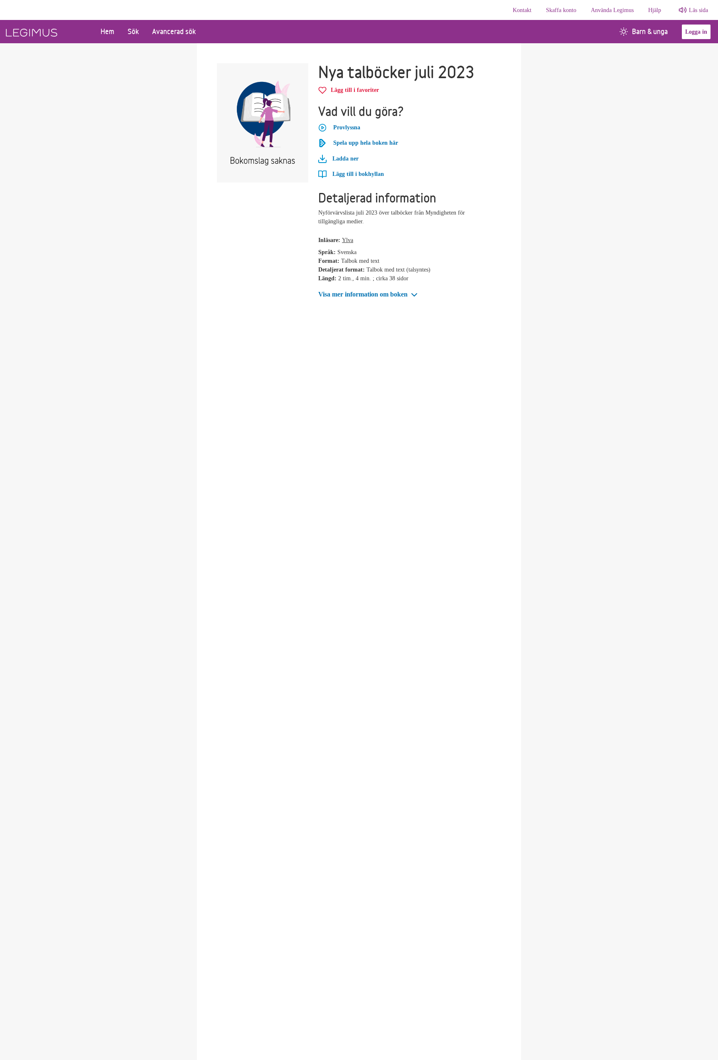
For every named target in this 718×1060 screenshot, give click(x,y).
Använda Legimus (612, 10)
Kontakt (522, 10)
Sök (133, 31)
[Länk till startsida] (47, 31)
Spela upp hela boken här (365, 143)
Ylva (347, 240)
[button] (368, 294)
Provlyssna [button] (346, 127)
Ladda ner (345, 159)
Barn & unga (650, 31)
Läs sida (698, 10)
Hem (107, 31)
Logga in (696, 32)
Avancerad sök (174, 31)
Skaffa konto (561, 10)
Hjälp (654, 10)
